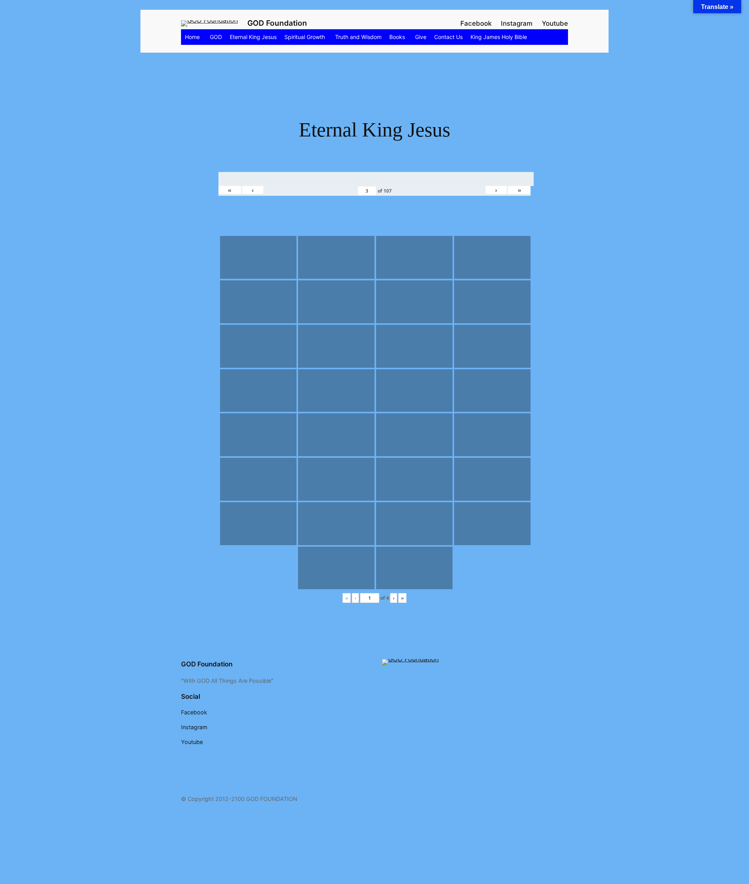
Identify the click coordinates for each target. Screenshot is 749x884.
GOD (216, 37)
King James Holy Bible (498, 37)
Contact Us (448, 37)
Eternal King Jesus (253, 37)
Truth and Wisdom (358, 37)
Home (192, 37)
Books (397, 37)
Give (420, 37)
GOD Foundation (277, 23)
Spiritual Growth (304, 37)
